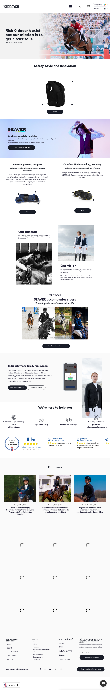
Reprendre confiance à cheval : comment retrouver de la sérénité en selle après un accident (55, 510)
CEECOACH (11, 656)
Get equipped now (17, 388)
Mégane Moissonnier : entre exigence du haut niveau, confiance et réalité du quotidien (89, 510)
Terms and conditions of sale (41, 651)
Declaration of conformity (38, 658)
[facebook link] (40, 669)
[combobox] (11, 685)
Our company (38, 642)
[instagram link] (45, 669)
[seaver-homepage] (11, 6)
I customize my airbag (21, 147)
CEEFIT (9, 648)
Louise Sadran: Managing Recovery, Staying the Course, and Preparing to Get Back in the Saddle (20, 511)
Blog (34, 644)
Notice (61, 643)
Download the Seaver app (91, 669)
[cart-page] (88, 6)
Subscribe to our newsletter (92, 657)
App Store (97, 8)
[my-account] (79, 6)
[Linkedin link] (56, 669)
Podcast (36, 647)
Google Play (98, 4)
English (11, 685)
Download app (36, 388)
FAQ (61, 647)
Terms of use (38, 655)
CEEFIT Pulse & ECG (14, 652)
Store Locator (64, 659)
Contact (62, 655)
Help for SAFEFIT (65, 651)
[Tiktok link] (61, 669)
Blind (55, 112)
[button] (70, 6)
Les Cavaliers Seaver (56, 346)
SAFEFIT (10, 659)
